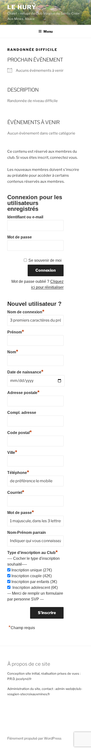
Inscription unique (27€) (31, 570)
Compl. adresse (21, 413)
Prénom (15, 331)
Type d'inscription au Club (32, 553)
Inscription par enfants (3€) (34, 582)
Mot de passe (19, 237)
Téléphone (18, 472)
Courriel (15, 492)
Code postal (19, 432)
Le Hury (21, 7)
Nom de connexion (25, 311)
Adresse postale (23, 392)
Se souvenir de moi (45, 260)
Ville (12, 452)
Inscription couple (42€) (31, 576)
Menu (48, 31)
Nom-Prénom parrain (26, 532)
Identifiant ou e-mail (25, 217)
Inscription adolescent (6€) (34, 587)
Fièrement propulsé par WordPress (34, 738)
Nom (12, 351)
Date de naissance (25, 372)
